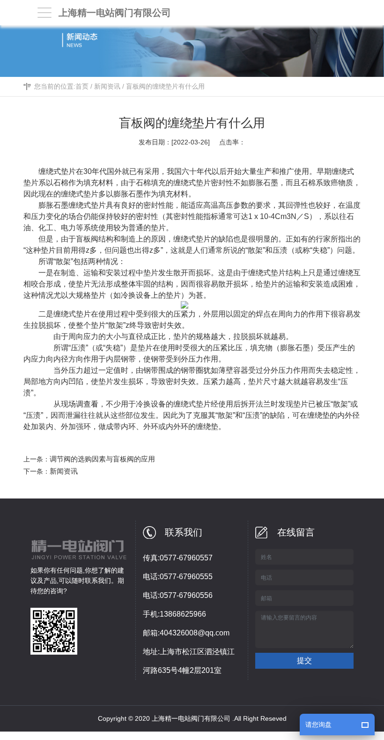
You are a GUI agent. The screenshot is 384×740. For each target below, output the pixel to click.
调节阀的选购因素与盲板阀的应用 (102, 459)
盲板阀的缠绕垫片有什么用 (165, 86)
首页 (82, 86)
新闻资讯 (107, 86)
